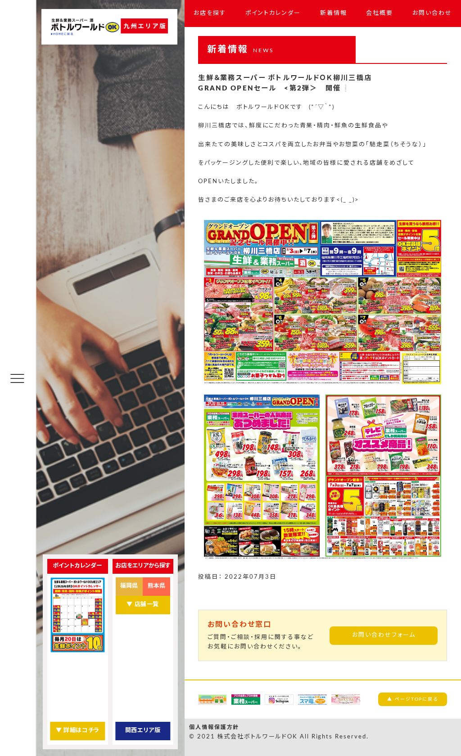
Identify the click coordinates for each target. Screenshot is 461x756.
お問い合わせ (432, 13)
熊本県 (156, 586)
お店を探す (210, 13)
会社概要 (379, 13)
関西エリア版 (143, 731)
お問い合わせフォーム (384, 635)
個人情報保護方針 (214, 727)
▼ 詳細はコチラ (77, 731)
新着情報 (333, 13)
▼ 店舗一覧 (143, 605)
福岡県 (129, 586)
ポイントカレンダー (273, 13)
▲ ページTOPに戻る (412, 699)
